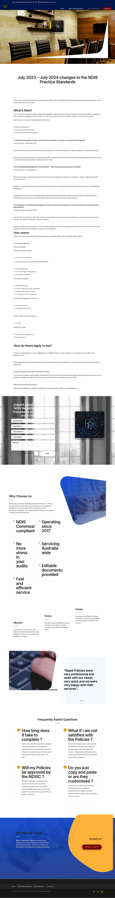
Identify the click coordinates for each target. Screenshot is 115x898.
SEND (47, 453)
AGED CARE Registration (76, 8)
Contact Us (107, 8)
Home (62, 8)
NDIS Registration (93, 8)
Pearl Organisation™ (44, 891)
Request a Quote (92, 847)
